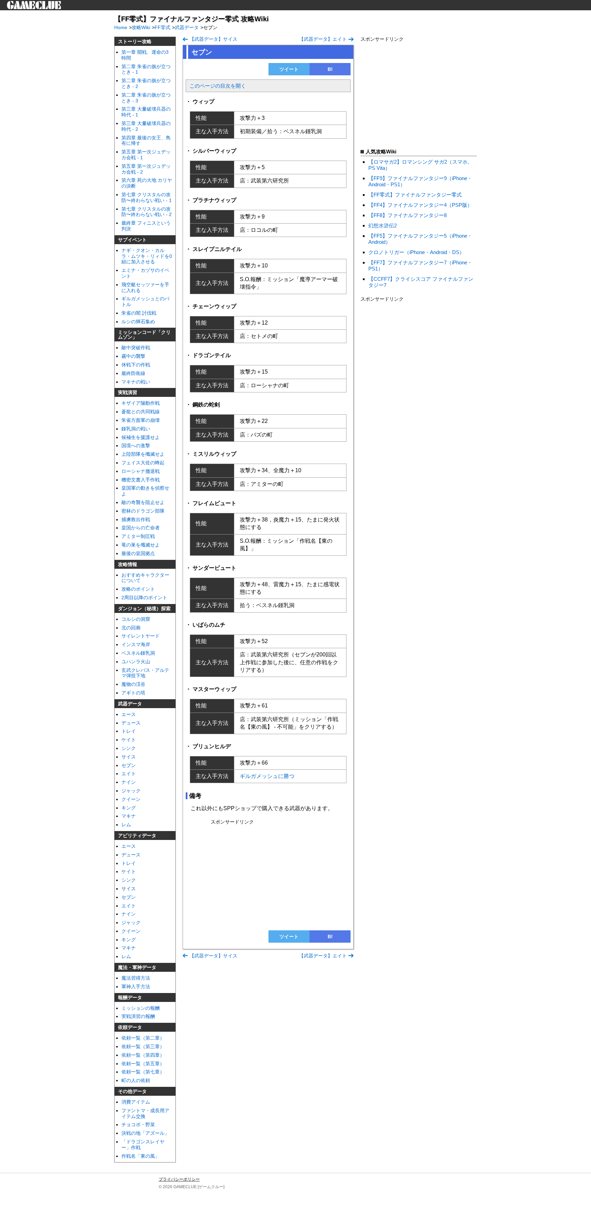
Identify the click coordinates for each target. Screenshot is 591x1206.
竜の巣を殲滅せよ (140, 545)
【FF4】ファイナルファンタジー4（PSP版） (420, 205)
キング (128, 808)
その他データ (132, 1091)
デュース (131, 723)
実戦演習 (127, 392)
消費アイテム (135, 1102)
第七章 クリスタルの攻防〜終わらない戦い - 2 (146, 211)
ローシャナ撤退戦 (140, 471)
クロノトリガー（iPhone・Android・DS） (416, 252)
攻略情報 (127, 564)
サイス (128, 756)
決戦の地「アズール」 (145, 1133)
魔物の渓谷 (133, 684)
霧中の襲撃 (133, 356)
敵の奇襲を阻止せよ (143, 502)
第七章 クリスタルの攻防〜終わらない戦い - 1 (146, 197)
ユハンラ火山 (135, 661)
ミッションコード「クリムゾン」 (144, 334)
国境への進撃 (135, 445)
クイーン (131, 799)
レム (126, 824)
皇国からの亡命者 (140, 527)
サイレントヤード (140, 636)
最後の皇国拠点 (138, 553)
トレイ (128, 731)
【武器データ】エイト (323, 39)
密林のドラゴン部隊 (143, 511)
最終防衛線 (133, 373)
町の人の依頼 (135, 1080)
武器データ (130, 703)
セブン (128, 765)
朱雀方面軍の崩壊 (140, 420)
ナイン (128, 782)
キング (128, 939)
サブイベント (132, 239)
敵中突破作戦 (135, 347)
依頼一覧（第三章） (143, 1046)
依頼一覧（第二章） (143, 1038)
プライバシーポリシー (179, 1179)
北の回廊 (131, 627)
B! (330, 69)
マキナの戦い (135, 382)
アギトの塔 (133, 692)
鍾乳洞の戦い (135, 428)
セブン (128, 897)
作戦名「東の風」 (140, 1156)
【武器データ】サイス (213, 39)
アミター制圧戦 (138, 536)
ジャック (131, 790)
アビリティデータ (137, 835)
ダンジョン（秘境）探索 (144, 608)
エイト (128, 773)
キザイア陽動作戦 (140, 403)
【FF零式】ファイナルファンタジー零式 (415, 195)
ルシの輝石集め (138, 321)
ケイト (128, 739)
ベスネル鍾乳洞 (138, 653)
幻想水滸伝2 (382, 225)
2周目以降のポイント (144, 597)
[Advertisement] (268, 875)
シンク (128, 748)
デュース (131, 854)
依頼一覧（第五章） (143, 1063)
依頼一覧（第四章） (143, 1055)
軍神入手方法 (135, 986)
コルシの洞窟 (135, 619)
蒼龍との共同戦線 (140, 411)
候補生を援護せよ (140, 437)
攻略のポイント (138, 589)
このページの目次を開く (217, 86)
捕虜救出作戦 (135, 519)
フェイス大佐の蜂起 (143, 462)
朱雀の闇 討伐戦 (138, 313)
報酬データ (130, 997)
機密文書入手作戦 (140, 479)
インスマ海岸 (135, 644)
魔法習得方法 (135, 978)
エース (128, 714)
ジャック (131, 922)
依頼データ (130, 1027)
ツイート (289, 69)
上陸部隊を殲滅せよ (143, 454)
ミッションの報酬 (140, 1008)
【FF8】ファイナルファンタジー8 (407, 215)
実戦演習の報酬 (138, 1016)
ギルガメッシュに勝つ (267, 776)
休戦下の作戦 (135, 364)
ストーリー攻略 (135, 41)
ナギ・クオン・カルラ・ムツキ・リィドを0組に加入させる (146, 256)
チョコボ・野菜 (138, 1124)
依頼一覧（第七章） (143, 1072)
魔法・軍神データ (137, 967)
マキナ (128, 816)
